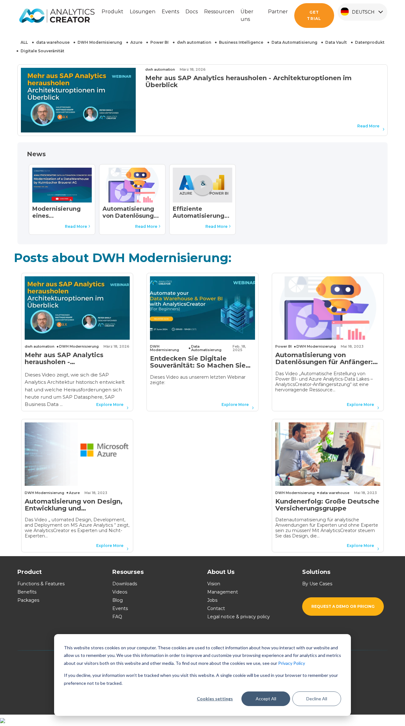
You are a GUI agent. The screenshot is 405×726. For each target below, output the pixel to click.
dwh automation (194, 42)
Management (222, 592)
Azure (136, 42)
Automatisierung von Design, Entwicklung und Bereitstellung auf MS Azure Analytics (73, 505)
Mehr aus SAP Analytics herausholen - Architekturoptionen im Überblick (248, 81)
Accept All (266, 698)
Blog (117, 600)
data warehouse (53, 42)
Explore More (109, 404)
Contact (216, 608)
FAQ (117, 617)
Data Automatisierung (294, 42)
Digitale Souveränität (42, 50)
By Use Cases (317, 584)
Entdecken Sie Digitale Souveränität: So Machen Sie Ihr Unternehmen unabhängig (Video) (199, 362)
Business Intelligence (241, 42)
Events (120, 608)
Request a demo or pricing (343, 606)
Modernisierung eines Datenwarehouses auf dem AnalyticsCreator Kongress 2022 (59, 213)
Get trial (314, 15)
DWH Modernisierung (100, 42)
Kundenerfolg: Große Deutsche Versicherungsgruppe (327, 505)
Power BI (159, 42)
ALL (24, 42)
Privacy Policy (291, 663)
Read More (368, 126)
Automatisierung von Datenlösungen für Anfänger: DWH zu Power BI (132, 213)
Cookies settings (215, 698)
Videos (119, 592)
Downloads (124, 584)
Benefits (26, 592)
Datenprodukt (369, 42)
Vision (213, 584)
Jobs (212, 600)
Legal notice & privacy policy (238, 617)
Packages (28, 600)
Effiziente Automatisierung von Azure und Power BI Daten (198, 213)
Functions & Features (41, 584)
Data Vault (336, 42)
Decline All (316, 698)
